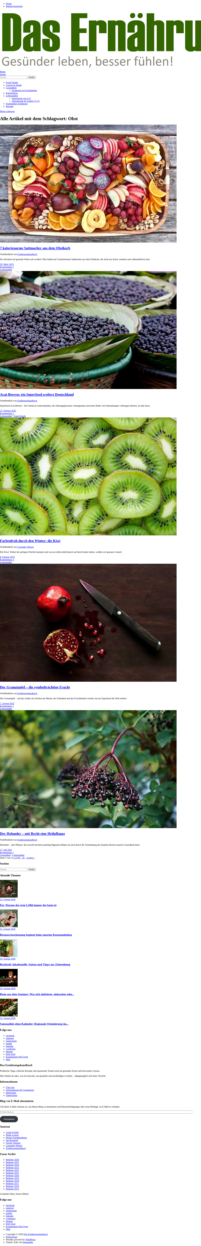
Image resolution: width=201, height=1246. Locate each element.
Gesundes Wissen (25, 547)
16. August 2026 (7, 988)
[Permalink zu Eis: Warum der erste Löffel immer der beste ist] (9, 896)
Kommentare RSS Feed (17, 1057)
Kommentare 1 (7, 267)
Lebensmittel (12, 96)
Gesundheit (11, 88)
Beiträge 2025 (12, 1162)
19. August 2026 (7, 959)
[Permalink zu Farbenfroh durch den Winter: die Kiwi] (88, 534)
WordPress (30, 1239)
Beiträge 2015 (12, 1189)
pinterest (10, 1038)
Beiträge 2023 (12, 1167)
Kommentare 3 (7, 559)
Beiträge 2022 (12, 1170)
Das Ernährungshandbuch (36, 1234)
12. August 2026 (7, 1018)
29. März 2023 (7, 264)
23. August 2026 (7, 899)
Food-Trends (12, 82)
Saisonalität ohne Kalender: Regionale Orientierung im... (34, 1023)
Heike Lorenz (12, 1135)
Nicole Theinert (13, 1143)
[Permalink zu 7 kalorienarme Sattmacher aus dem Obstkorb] (88, 242)
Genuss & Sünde (14, 85)
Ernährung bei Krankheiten (24, 90)
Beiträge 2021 (12, 1173)
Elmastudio (28, 1242)
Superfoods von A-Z (21, 98)
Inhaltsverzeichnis (14, 6)
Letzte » (31, 858)
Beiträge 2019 (12, 1178)
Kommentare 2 (7, 413)
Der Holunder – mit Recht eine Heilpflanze (32, 833)
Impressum (11, 1092)
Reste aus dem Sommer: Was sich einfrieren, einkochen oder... (37, 994)
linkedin (9, 1046)
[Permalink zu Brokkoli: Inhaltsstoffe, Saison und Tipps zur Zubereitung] (9, 956)
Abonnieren (8, 1119)
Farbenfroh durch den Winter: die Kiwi (30, 541)
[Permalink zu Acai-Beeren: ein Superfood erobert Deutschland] (88, 388)
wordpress (10, 1049)
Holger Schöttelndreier (16, 1137)
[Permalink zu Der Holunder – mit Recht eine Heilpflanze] (88, 827)
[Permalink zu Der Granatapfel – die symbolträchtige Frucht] (88, 681)
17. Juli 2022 (6, 850)
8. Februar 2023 (7, 557)
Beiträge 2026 (12, 1159)
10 (23, 858)
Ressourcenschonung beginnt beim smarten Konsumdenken (36, 934)
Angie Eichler (12, 1132)
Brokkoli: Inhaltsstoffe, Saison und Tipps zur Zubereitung (35, 964)
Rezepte (9, 106)
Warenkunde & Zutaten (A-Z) (26, 101)
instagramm (11, 1041)
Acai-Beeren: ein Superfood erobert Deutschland (37, 394)
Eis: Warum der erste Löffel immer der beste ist (28, 905)
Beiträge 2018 (12, 1181)
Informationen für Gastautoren (20, 1090)
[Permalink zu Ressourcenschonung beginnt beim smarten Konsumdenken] (9, 926)
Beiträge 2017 (12, 1183)
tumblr (9, 1043)
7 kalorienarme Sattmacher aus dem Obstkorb (35, 248)
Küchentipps (12, 93)
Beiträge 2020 (12, 1175)
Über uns (10, 1087)
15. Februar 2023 (8, 410)
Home (9, 3)
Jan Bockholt (12, 1140)
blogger (9, 1051)
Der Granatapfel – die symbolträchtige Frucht (35, 687)
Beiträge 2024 (12, 1165)
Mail (8, 1059)
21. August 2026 (7, 929)
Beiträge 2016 (12, 1186)
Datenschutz (11, 1095)
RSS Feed (10, 1054)
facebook (10, 1035)
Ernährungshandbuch (27, 254)
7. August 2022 (7, 703)
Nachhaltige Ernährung (17, 103)
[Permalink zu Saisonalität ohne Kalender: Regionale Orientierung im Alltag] (9, 1015)
